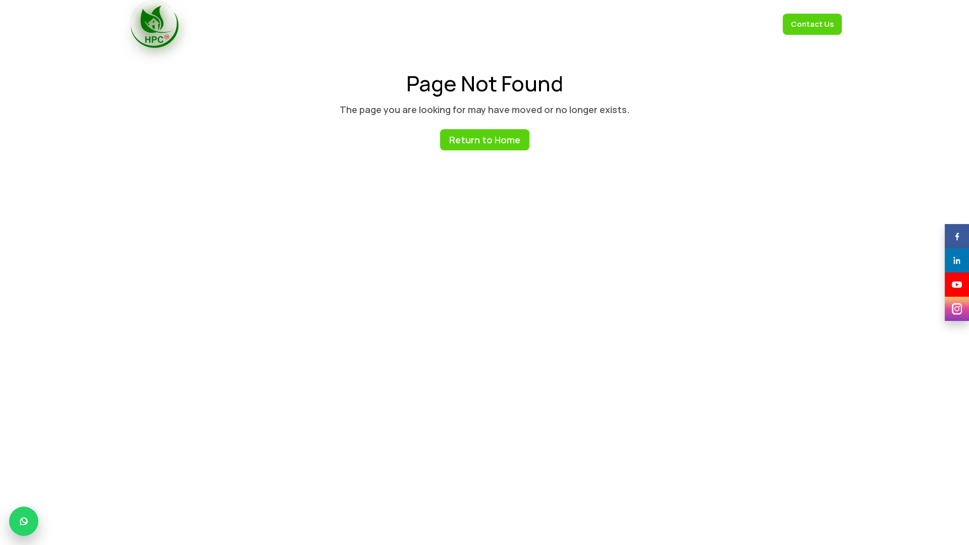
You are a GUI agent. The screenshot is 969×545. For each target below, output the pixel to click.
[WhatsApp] (23, 521)
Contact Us (812, 24)
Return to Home (484, 140)
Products (439, 24)
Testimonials (529, 24)
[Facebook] (957, 236)
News (677, 24)
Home (349, 24)
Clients (482, 24)
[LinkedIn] (957, 260)
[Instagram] (957, 309)
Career (757, 24)
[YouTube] (957, 284)
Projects (716, 24)
